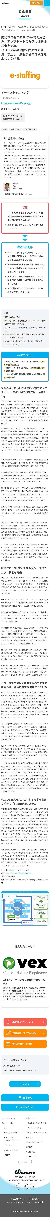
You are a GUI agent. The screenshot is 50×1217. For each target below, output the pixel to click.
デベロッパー (15, 129)
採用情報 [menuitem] (29, 1152)
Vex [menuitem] (5, 1128)
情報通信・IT (30, 129)
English (25, 1162)
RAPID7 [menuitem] (7, 1155)
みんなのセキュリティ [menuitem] (36, 1123)
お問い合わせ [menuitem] (31, 1156)
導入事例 (12, 27)
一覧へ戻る (25, 1084)
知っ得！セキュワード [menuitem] (36, 1132)
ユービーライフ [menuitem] (33, 1128)
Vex (4, 129)
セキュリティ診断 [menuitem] (10, 1132)
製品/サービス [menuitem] (7, 1123)
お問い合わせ (36, 3)
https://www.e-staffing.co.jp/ (16, 103)
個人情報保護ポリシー (18, 1199)
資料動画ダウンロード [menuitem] (34, 1142)
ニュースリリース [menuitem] (8, 1118)
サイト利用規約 (34, 1199)
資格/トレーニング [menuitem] (11, 1150)
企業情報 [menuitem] (29, 1147)
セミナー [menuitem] (29, 1137)
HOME (3, 27)
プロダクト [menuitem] (8, 1145)
